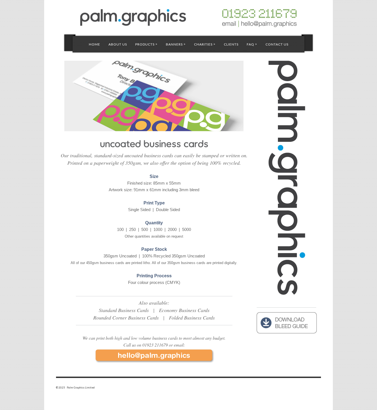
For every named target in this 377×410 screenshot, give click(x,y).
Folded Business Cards (192, 317)
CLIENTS (231, 44)
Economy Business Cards (184, 310)
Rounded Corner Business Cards (126, 317)
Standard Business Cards (124, 310)
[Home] (188, 15)
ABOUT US (117, 44)
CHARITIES (205, 44)
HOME (94, 44)
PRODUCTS (146, 44)
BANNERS (176, 44)
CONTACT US (277, 44)
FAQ (252, 44)
